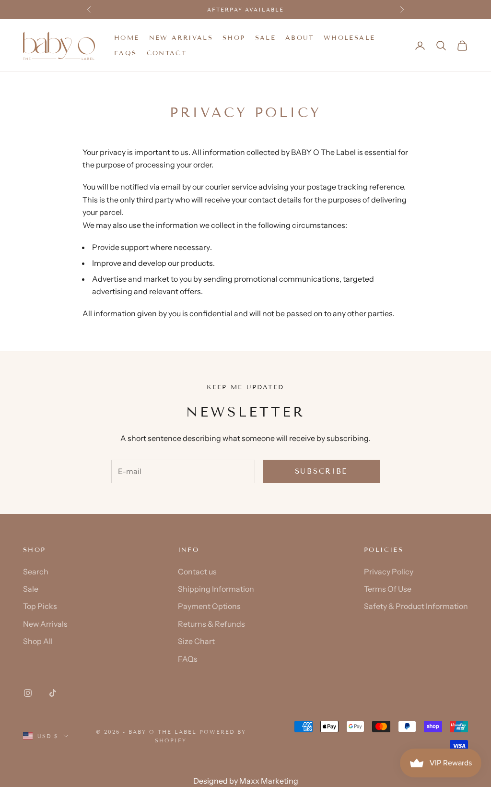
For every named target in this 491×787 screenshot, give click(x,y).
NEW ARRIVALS (181, 38)
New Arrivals (45, 624)
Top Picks (40, 606)
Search (35, 571)
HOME (127, 38)
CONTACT (167, 53)
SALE (265, 38)
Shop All (38, 641)
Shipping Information (216, 589)
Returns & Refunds (211, 624)
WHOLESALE (349, 38)
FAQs (125, 53)
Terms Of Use (387, 589)
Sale (30, 589)
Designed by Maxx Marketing (245, 781)
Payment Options (209, 606)
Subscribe (321, 471)
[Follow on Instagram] (28, 693)
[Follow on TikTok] (53, 693)
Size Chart (196, 641)
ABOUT (299, 38)
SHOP (234, 38)
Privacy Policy (388, 571)
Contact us (197, 571)
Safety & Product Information (416, 606)
